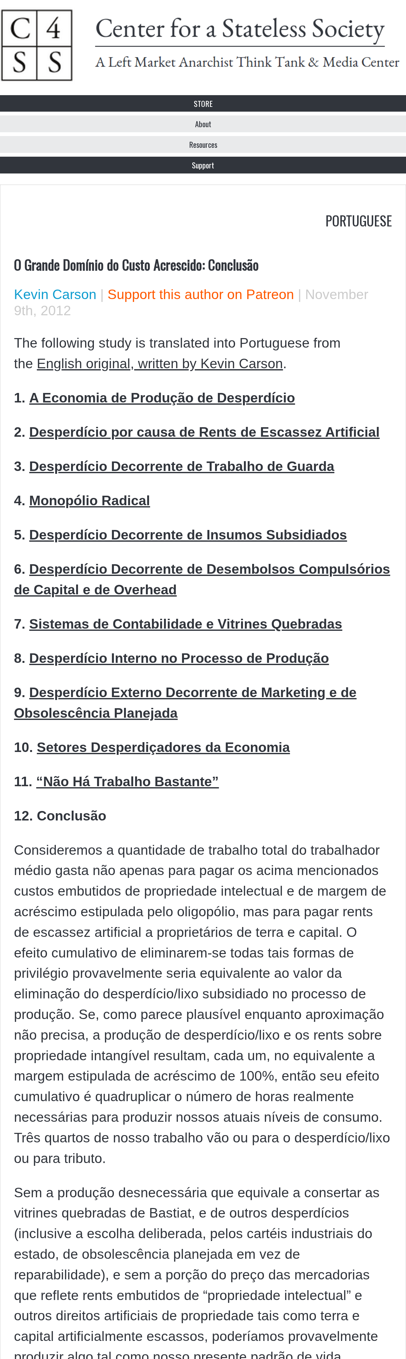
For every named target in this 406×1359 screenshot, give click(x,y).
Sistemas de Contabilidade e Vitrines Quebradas (185, 623)
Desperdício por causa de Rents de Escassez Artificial (204, 432)
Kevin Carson (55, 294)
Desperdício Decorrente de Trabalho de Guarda (181, 466)
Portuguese (358, 220)
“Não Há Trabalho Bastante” (127, 781)
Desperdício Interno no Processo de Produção (179, 658)
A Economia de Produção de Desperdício (162, 397)
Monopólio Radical (89, 500)
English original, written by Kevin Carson (160, 363)
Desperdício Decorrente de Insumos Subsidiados (188, 534)
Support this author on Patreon (201, 294)
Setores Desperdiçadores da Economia (163, 747)
